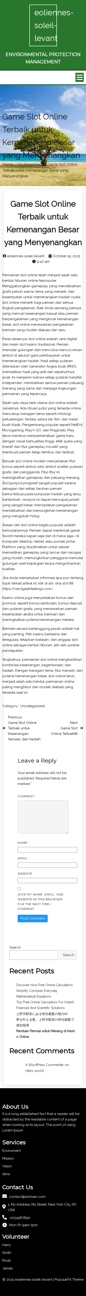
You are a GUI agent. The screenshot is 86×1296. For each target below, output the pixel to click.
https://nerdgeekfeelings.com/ (27, 589)
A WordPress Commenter (44, 1065)
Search (15, 947)
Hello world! (34, 1071)
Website (25, 873)
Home (7, 164)
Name (23, 842)
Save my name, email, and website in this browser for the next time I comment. (41, 902)
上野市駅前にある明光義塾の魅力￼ (42, 1014)
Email (24, 858)
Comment (27, 796)
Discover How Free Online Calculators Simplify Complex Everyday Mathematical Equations (44, 990)
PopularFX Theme (69, 1279)
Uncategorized (29, 164)
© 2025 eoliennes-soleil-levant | (29, 1279)
